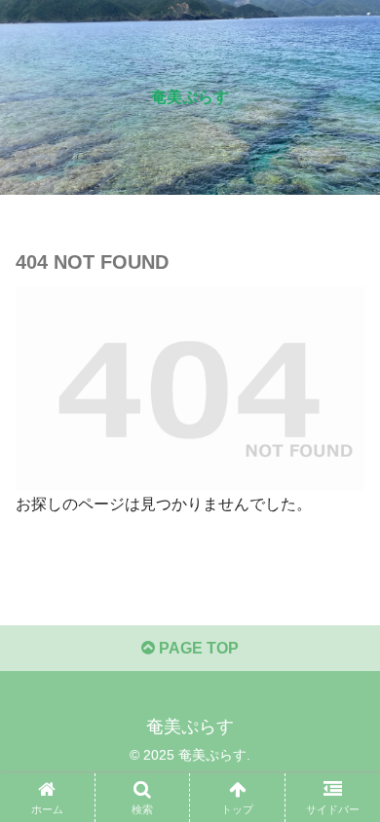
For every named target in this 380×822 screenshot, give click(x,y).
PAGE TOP (197, 648)
